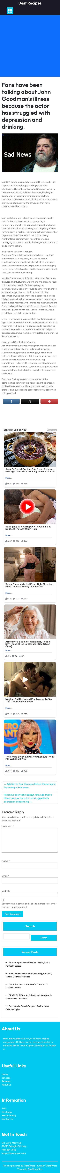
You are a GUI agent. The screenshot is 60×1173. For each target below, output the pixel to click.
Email (5, 875)
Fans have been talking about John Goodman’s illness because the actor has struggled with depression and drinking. (28, 798)
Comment (8, 826)
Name (6, 860)
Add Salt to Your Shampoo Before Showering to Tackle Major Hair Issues (29, 785)
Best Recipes (30, 3)
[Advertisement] (30, 47)
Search (30, 926)
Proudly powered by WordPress (19, 1165)
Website (6, 890)
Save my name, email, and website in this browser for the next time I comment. (29, 905)
